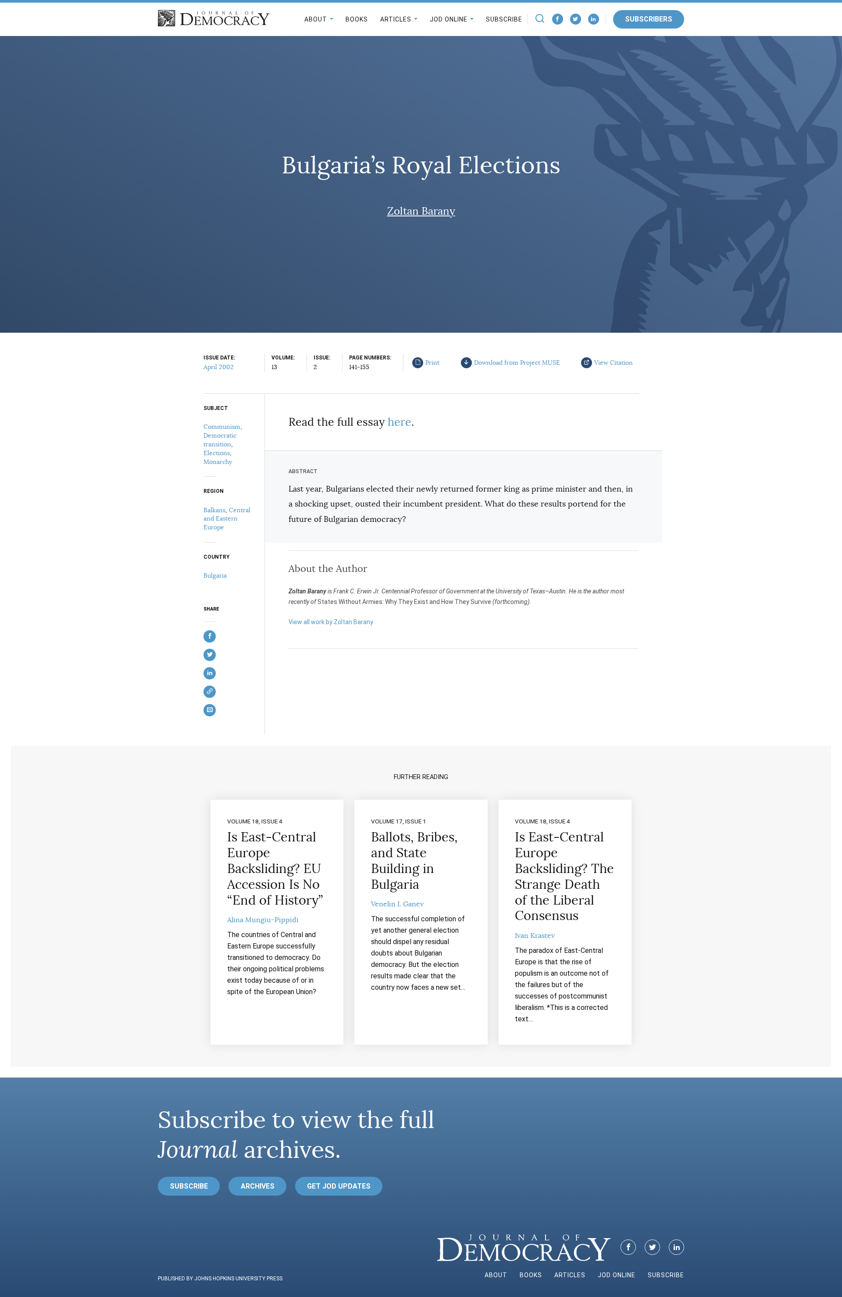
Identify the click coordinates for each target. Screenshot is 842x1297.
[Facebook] (557, 19)
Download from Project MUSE (517, 362)
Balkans (214, 510)
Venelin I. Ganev (397, 904)
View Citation (613, 362)
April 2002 (218, 367)
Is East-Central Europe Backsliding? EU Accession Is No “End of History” (275, 868)
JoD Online (448, 19)
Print (432, 362)
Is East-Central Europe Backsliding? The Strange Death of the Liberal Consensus (564, 876)
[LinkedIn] (593, 19)
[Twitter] (575, 19)
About (315, 19)
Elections (216, 453)
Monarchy (217, 462)
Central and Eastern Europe (226, 519)
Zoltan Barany (421, 211)
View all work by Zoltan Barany (331, 621)
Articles (395, 19)
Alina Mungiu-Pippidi (263, 920)
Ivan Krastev (535, 935)
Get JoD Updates (339, 1186)
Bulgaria (215, 575)
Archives (258, 1186)
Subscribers (648, 19)
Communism (221, 427)
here (399, 422)
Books (357, 19)
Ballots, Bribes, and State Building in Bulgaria (414, 860)
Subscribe (504, 19)
